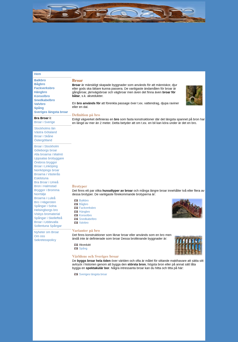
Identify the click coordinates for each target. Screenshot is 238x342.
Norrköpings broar (46, 170)
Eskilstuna (41, 178)
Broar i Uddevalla (46, 222)
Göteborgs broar (45, 150)
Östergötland (43, 140)
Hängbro (84, 211)
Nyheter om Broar (46, 232)
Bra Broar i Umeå (46, 182)
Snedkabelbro (88, 218)
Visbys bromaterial (47, 214)
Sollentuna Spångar (48, 226)
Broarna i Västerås (47, 174)
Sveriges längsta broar (93, 274)
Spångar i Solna (45, 206)
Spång (83, 248)
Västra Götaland (45, 132)
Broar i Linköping (46, 166)
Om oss (39, 236)
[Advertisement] (119, 46)
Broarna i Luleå (44, 198)
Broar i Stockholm (46, 146)
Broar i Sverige (44, 122)
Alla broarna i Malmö (48, 154)
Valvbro (84, 222)
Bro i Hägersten (45, 202)
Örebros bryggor (45, 162)
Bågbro (83, 204)
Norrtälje (40, 194)
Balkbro (84, 200)
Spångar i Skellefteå (48, 218)
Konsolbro (85, 215)
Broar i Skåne (43, 136)
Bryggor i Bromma (46, 190)
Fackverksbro (87, 207)
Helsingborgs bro (46, 210)
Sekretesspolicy (45, 240)
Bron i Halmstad (45, 186)
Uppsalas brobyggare (49, 158)
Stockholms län (44, 128)
